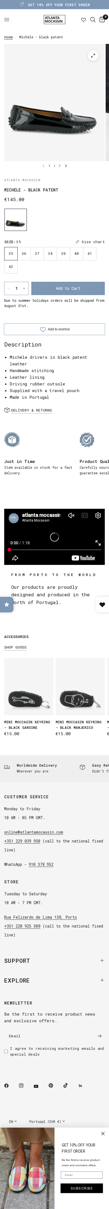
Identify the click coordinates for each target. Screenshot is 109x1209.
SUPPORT (17, 960)
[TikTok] (69, 1085)
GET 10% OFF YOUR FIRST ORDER (59, 5)
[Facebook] (10, 1086)
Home (8, 37)
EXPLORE (17, 980)
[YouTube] (40, 1086)
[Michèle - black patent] (16, 220)
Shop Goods (15, 647)
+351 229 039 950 (22, 841)
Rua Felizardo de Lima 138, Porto (40, 917)
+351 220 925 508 (22, 926)
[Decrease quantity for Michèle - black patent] (8, 288)
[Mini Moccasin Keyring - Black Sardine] (28, 686)
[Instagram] (25, 1086)
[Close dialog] (102, 1133)
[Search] (93, 19)
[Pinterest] (55, 1086)
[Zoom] (93, 55)
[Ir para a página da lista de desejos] (83, 19)
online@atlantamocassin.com (33, 832)
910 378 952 (41, 864)
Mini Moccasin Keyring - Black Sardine (27, 724)
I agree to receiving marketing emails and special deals (57, 1051)
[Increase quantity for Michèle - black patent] (24, 288)
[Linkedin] (84, 1086)
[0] (101, 19)
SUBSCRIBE (82, 1188)
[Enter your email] (99, 1036)
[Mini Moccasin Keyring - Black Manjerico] (80, 686)
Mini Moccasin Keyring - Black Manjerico (78, 724)
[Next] (66, 166)
